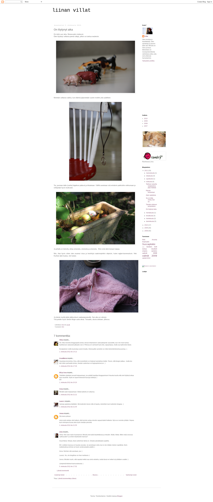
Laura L (62, 401)
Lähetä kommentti (63, 471)
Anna (61, 389)
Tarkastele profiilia (148, 61)
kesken (149, 247)
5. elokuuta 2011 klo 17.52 (68, 466)
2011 (146, 170)
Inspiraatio (145, 242)
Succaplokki (148, 244)
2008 (146, 123)
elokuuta (149, 182)
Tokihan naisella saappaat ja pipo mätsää (151, 186)
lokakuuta (149, 176)
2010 (146, 118)
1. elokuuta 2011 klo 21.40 (68, 407)
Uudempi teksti (59, 475)
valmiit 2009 (149, 255)
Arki (63, 327)
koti (155, 247)
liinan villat (71, 10)
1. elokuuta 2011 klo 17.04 (68, 366)
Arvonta (154, 240)
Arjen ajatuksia (151, 195)
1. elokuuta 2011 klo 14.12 (68, 352)
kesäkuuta (149, 216)
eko (143, 247)
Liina (61, 432)
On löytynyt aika (151, 209)
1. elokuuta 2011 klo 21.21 (68, 395)
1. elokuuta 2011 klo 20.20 (68, 382)
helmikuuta (150, 218)
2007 (146, 126)
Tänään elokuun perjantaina (151, 205)
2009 (146, 121)
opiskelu (154, 251)
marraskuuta (150, 173)
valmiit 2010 (146, 258)
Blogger (119, 496)
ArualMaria (63, 358)
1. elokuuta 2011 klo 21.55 (68, 425)
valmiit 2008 (149, 253)
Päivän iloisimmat (150, 191)
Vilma (61, 340)
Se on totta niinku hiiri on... (150, 200)
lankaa (144, 249)
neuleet (154, 249)
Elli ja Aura (63, 372)
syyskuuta (149, 179)
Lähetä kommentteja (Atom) (67, 478)
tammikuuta (150, 221)
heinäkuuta (150, 213)
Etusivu (95, 475)
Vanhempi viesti (131, 475)
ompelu (144, 251)
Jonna (61, 413)
